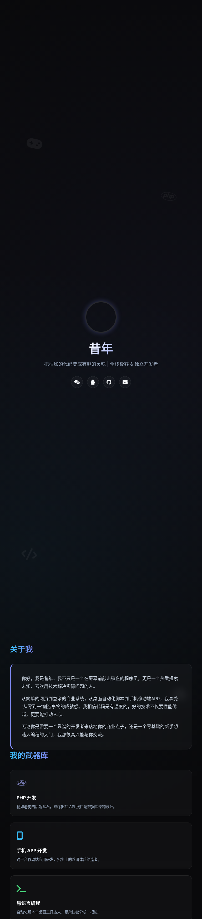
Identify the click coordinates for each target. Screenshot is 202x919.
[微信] (77, 382)
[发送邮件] (125, 382)
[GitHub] (109, 382)
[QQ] (93, 382)
